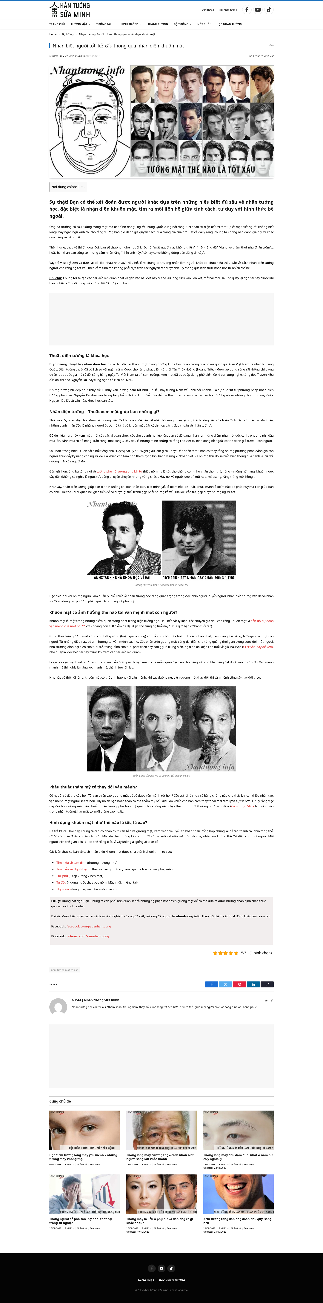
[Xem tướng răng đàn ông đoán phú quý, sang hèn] (238, 1194)
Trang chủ (57, 24)
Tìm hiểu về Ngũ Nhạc (72, 869)
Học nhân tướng (228, 9)
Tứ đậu (61, 882)
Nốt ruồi (203, 24)
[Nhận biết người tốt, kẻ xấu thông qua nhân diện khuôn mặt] (161, 176)
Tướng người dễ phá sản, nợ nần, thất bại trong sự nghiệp (80, 1221)
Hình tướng (130, 24)
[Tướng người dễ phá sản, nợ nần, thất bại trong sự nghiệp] (84, 1194)
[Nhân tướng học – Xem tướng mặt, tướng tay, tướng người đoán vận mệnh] (69, 9)
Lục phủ (62, 876)
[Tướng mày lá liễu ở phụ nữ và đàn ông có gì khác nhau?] (161, 1194)
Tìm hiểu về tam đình (71, 862)
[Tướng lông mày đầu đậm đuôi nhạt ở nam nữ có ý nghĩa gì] (238, 1130)
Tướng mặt (79, 24)
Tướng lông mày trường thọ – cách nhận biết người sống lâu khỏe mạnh (160, 1157)
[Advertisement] (161, 319)
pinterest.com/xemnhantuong (87, 936)
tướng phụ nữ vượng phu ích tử (119, 471)
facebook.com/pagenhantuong (89, 926)
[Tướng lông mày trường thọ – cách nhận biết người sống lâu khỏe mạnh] (161, 1130)
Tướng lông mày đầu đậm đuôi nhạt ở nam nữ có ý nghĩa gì (238, 1157)
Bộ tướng (181, 24)
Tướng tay (104, 24)
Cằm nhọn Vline (242, 806)
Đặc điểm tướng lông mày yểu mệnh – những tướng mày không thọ (83, 1157)
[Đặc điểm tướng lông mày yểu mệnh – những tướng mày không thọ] (84, 1130)
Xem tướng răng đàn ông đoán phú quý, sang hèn (237, 1221)
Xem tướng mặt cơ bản (65, 970)
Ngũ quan (63, 889)
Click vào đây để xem (258, 647)
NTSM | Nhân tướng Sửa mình (68, 56)
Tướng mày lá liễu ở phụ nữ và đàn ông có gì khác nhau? (159, 1221)
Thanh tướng (158, 24)
